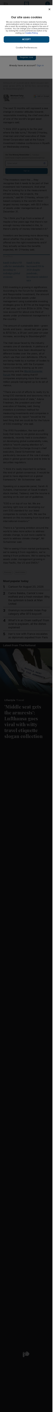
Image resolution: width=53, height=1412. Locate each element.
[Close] (49, 9)
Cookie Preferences (26, 47)
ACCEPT (26, 39)
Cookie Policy (31, 33)
